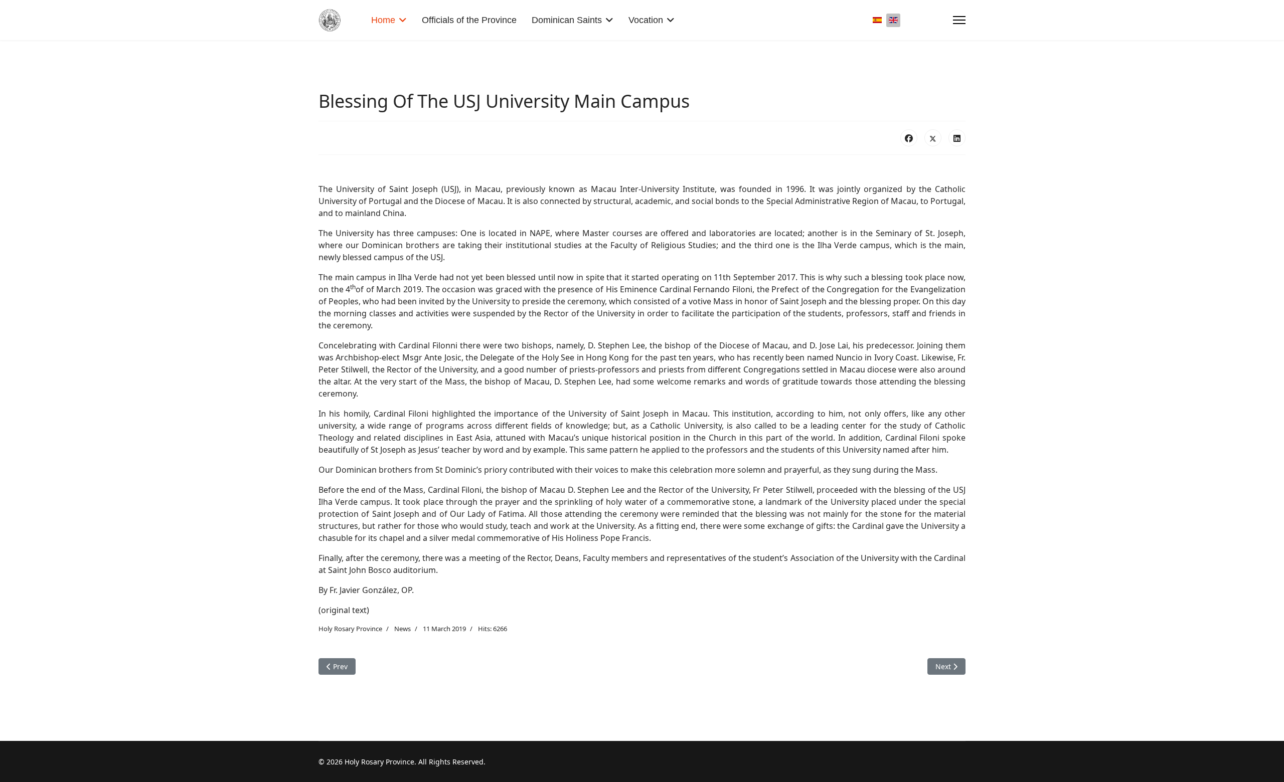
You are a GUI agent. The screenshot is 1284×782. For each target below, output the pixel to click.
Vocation (645, 20)
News (402, 628)
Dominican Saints (567, 20)
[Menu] (959, 20)
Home (383, 20)
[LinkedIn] (957, 137)
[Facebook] (908, 137)
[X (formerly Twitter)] (932, 137)
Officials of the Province (469, 20)
